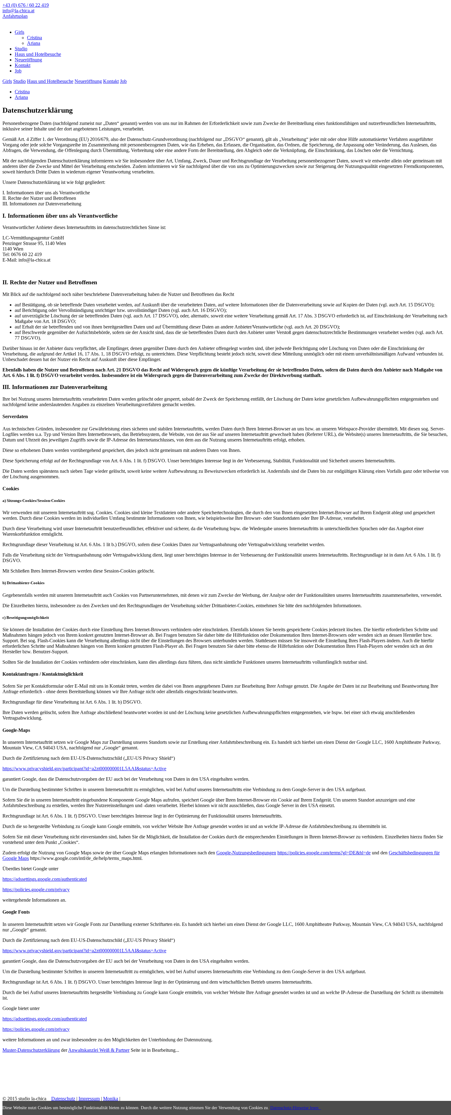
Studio (19, 81)
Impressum (89, 1098)
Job (123, 81)
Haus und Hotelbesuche (50, 81)
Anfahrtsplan (15, 16)
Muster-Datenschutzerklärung (31, 1050)
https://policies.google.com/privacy (36, 889)
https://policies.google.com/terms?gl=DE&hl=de (324, 852)
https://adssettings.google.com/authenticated (44, 879)
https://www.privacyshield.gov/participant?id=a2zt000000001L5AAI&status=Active (84, 768)
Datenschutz (63, 1098)
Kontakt (111, 81)
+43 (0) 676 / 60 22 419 (25, 5)
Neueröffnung (88, 81)
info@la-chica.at (18, 10)
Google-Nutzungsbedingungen (246, 852)
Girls (7, 81)
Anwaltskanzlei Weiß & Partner (98, 1050)
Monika (110, 1098)
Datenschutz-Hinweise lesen (295, 1107)
